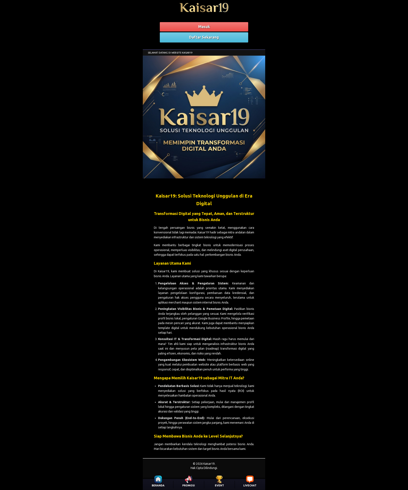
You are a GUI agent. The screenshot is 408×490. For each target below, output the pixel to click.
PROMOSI (188, 485)
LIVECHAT (249, 485)
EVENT (219, 485)
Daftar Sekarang (204, 37)
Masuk (204, 26)
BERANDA (158, 485)
